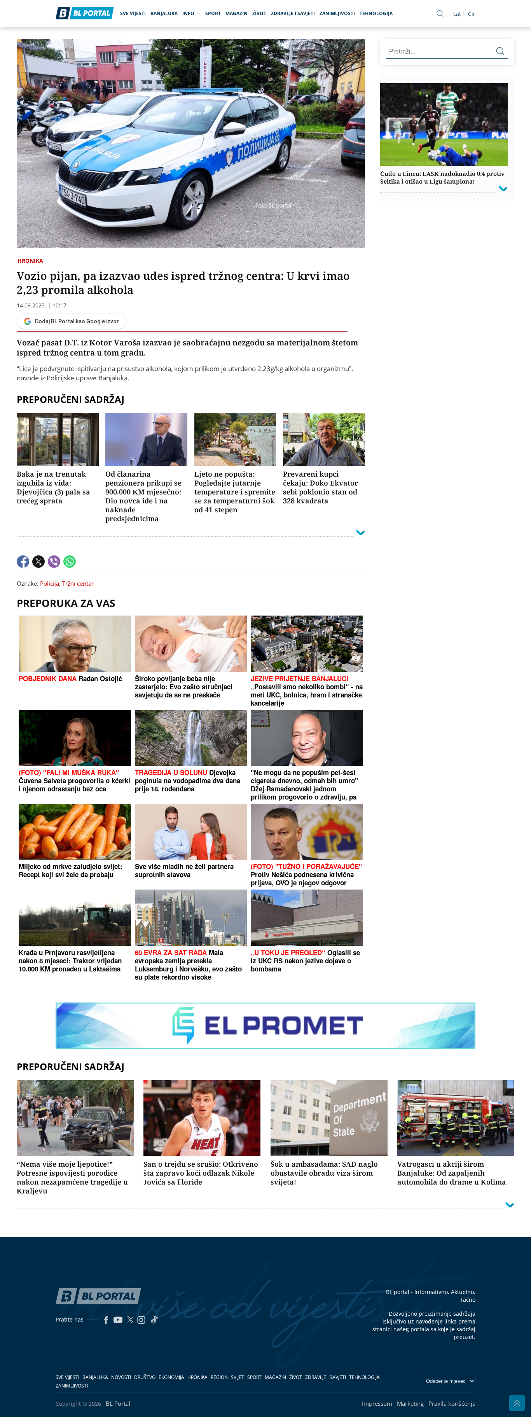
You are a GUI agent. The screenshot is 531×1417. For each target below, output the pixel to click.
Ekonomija (171, 1377)
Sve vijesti (133, 13)
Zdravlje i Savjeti (293, 13)
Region (219, 1377)
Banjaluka (164, 13)
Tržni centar (78, 583)
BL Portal (118, 1403)
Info (188, 13)
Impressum (377, 1403)
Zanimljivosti (337, 13)
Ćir (471, 13)
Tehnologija (376, 13)
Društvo (144, 1377)
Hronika (30, 260)
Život (259, 13)
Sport (213, 13)
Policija (49, 583)
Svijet (237, 1377)
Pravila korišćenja (451, 1403)
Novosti (121, 1377)
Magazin (236, 13)
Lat (457, 13)
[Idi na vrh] (517, 1403)
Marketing (410, 1403)
